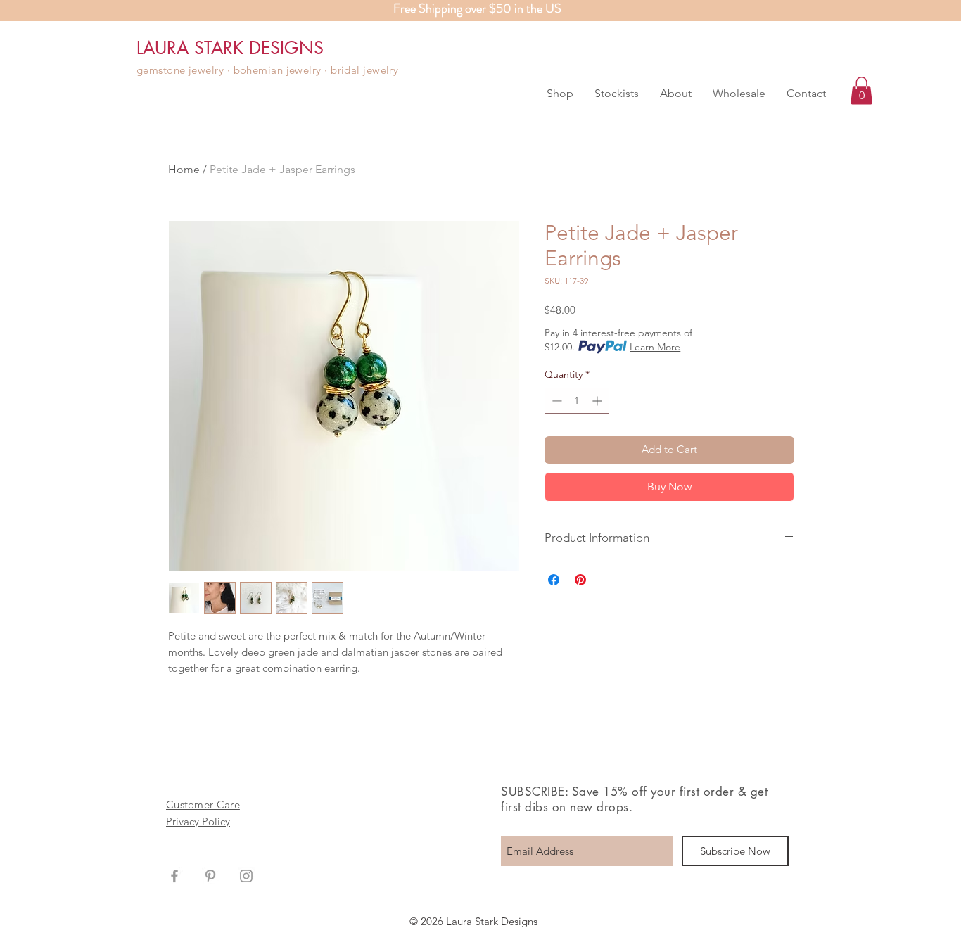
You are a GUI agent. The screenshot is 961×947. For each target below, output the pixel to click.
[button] (560, 93)
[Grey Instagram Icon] (246, 875)
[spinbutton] (577, 400)
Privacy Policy (198, 821)
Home (184, 169)
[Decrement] (555, 400)
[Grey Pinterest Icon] (210, 875)
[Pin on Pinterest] (580, 579)
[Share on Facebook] (553, 579)
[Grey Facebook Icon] (174, 875)
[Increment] (598, 400)
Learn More (655, 347)
